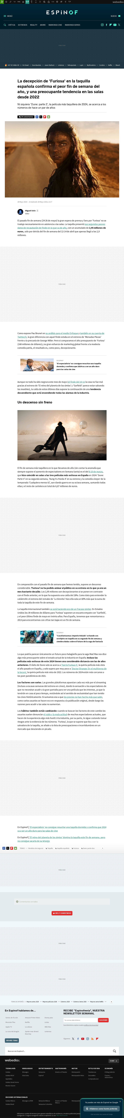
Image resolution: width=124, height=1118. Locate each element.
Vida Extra (25, 1075)
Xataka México (10, 1101)
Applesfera (9, 1079)
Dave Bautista (36, 65)
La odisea (28, 1027)
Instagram (102, 24)
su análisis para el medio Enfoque (62, 333)
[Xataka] (2, 2)
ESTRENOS (22, 25)
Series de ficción (12, 1018)
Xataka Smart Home (12, 1082)
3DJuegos (25, 1072)
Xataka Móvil (10, 1075)
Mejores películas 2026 (50, 1002)
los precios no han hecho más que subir (83, 697)
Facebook (106, 24)
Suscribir (103, 1020)
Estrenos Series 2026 (80, 1002)
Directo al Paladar (61, 1072)
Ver (63, 913)
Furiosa (76, 848)
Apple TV (9, 1027)
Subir (112, 1061)
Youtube (114, 24)
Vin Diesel (25, 65)
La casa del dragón (12, 1031)
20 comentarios (27, 117)
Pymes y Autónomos (109, 1076)
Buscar (114, 1051)
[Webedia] (12, 1060)
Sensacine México (44, 1101)
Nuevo (114, 16)
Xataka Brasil (10, 1104)
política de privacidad (91, 1025)
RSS (92, 1038)
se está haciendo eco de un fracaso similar (70, 609)
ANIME (43, 25)
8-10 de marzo (96, 471)
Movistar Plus (10, 1022)
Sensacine (42, 1072)
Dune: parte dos (89, 848)
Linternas (61, 65)
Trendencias (92, 1072)
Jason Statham (49, 65)
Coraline (102, 65)
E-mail (48, 116)
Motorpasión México (78, 1101)
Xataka (8, 1072)
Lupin (81, 65)
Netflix (110, 65)
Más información (62, 1115)
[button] (31, 210)
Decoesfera (91, 1075)
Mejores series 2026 (33, 1002)
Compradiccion (93, 1079)
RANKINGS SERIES (72, 25)
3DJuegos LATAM (27, 1101)
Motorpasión (76, 1072)
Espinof (62, 12)
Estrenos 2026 (65, 1002)
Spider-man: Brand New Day (31, 1032)
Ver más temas (12, 1040)
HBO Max (48, 1027)
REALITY (33, 25)
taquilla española (63, 848)
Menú (9, 16)
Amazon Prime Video (32, 1018)
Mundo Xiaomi (10, 1086)
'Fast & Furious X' (69, 665)
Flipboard (110, 24)
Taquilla (50, 848)
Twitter (119, 24)
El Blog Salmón (110, 1072)
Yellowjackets (71, 65)
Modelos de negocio (35, 848)
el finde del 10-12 (76, 381)
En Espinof (60, 360)
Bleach (118, 65)
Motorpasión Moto (78, 1075)
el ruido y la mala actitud (55, 714)
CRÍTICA (11, 25)
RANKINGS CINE (55, 25)
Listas (47, 1022)
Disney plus (49, 1018)
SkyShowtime (91, 65)
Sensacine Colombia (45, 1104)
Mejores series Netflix (97, 1002)
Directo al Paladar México (61, 1102)
